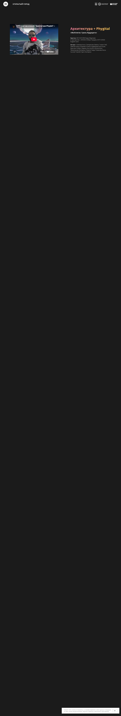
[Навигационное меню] (6, 4)
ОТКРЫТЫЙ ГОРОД (21, 4)
